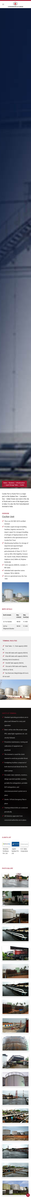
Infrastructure (20, 483)
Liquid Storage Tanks (11, 485)
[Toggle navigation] (3, 4)
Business (11, 483)
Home (5, 483)
